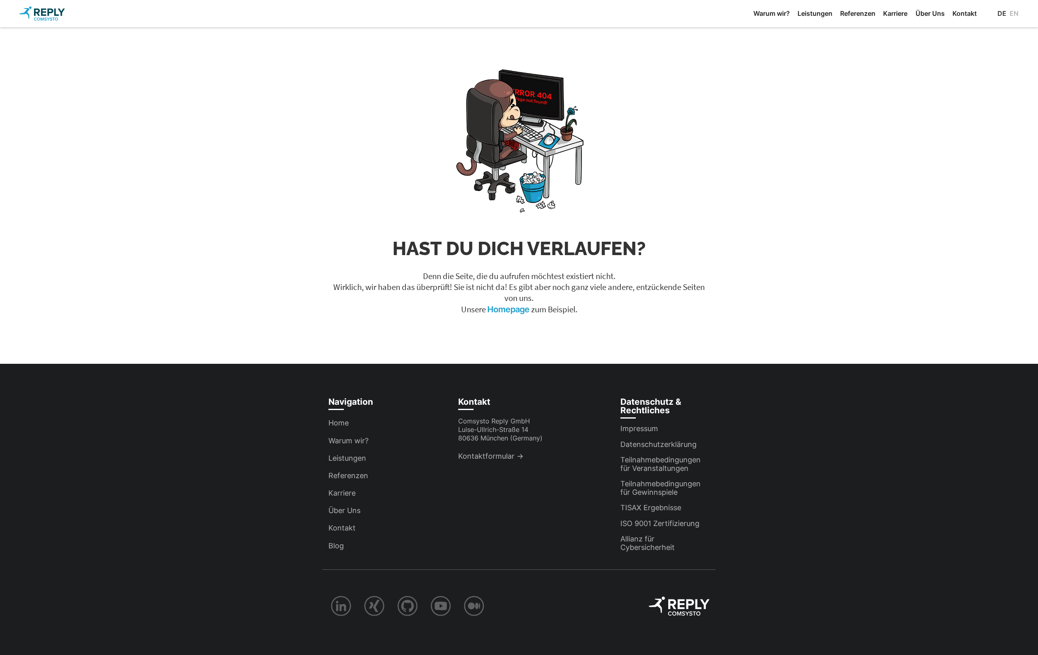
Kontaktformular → (490, 456)
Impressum (639, 428)
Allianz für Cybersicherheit (647, 543)
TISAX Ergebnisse (650, 507)
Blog (336, 545)
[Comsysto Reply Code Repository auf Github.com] (407, 606)
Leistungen (815, 13)
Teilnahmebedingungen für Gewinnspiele (660, 487)
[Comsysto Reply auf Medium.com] (474, 606)
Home (338, 423)
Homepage (509, 309)
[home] (42, 13)
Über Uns (930, 13)
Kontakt (964, 13)
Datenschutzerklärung (658, 444)
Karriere (895, 13)
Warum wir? (771, 13)
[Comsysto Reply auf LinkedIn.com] (341, 606)
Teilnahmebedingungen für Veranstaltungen (660, 463)
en (1014, 13)
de (1001, 13)
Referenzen (857, 13)
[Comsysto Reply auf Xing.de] (374, 606)
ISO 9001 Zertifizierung (659, 523)
